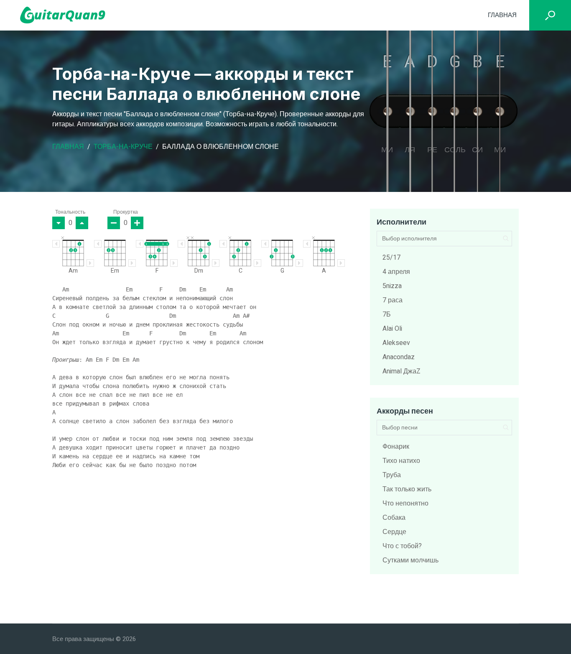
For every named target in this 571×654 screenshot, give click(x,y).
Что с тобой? (402, 546)
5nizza (392, 286)
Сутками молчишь (410, 560)
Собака (393, 518)
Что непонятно (405, 503)
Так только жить (406, 489)
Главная (502, 15)
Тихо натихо (401, 461)
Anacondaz (398, 357)
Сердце (394, 532)
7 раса (392, 300)
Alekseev (396, 343)
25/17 (391, 258)
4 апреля (396, 272)
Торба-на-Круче (123, 147)
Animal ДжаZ (401, 371)
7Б (386, 314)
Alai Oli (392, 329)
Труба (391, 475)
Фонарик (395, 447)
